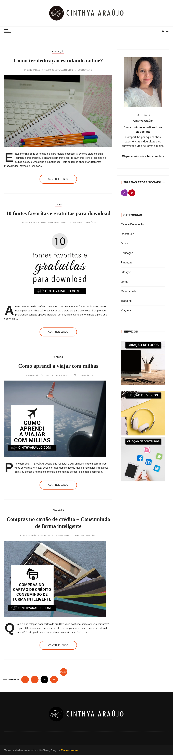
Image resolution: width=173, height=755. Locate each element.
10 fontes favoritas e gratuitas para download (58, 213)
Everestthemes (69, 750)
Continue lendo (58, 179)
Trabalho (126, 300)
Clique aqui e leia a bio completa (143, 156)
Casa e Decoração (132, 224)
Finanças (58, 510)
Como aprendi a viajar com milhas (58, 366)
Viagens (58, 357)
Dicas (58, 204)
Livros (124, 281)
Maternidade (128, 291)
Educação (58, 52)
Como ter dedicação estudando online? (58, 60)
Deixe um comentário (84, 223)
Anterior (13, 679)
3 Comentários (85, 375)
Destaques (127, 234)
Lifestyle (126, 272)
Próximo (63, 673)
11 (54, 679)
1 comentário (85, 70)
